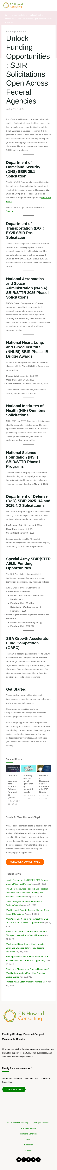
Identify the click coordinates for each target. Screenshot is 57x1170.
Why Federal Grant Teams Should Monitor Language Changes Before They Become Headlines (25, 948)
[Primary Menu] (53, 5)
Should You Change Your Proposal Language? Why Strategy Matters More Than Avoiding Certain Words (27, 973)
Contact (28, 1150)
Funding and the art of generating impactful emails (28, 783)
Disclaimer (28, 1145)
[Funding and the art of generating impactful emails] (28, 768)
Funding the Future (19, 15)
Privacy (28, 1139)
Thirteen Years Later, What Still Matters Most (26, 982)
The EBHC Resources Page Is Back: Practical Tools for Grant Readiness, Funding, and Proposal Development (27, 893)
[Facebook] (23, 1159)
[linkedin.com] (18, 1159)
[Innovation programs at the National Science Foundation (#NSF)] (13, 768)
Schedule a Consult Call (25, 862)
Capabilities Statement (29, 1128)
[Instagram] (28, 1159)
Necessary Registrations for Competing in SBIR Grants (44, 783)
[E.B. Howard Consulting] (13, 5)
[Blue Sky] (33, 1159)
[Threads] (38, 1159)
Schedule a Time (14, 1089)
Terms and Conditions (28, 1134)
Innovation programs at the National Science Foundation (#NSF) (12, 786)
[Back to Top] (28, 1121)
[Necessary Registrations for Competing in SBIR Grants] (44, 768)
